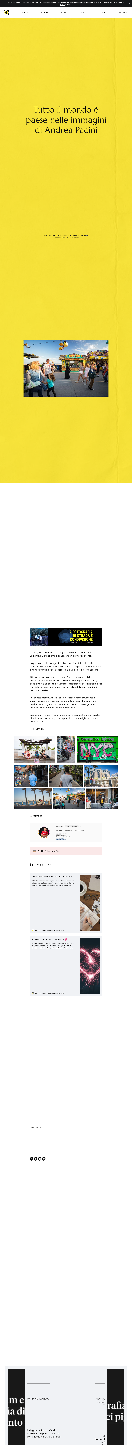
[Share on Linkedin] (39, 1159)
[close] (129, 3)
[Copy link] (43, 1159)
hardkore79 (53, 851)
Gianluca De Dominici (53, 235)
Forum (63, 12)
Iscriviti (125, 12)
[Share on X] (31, 1159)
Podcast (44, 12)
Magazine (67, 235)
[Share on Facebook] (35, 1159)
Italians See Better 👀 (80, 235)
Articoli (24, 12)
